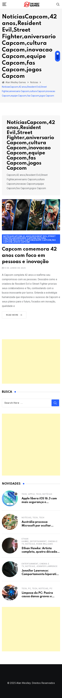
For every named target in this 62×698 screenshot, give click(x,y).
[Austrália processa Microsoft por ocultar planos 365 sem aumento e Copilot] (10, 522)
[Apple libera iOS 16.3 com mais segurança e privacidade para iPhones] (10, 498)
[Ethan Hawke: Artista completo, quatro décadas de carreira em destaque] (10, 545)
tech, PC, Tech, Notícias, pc (37, 588)
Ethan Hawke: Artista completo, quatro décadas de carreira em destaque (40, 552)
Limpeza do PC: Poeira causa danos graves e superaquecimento (37, 597)
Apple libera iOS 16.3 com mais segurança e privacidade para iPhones (40, 502)
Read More (12, 315)
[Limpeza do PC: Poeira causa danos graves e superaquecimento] (10, 593)
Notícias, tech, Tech (33, 517)
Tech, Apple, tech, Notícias (37, 494)
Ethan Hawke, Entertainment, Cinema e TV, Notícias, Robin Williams (40, 541)
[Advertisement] (31, 361)
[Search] (58, 4)
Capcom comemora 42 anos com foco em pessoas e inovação (29, 255)
